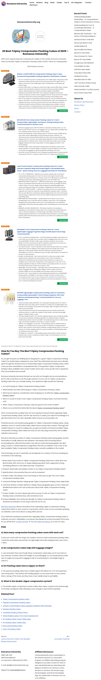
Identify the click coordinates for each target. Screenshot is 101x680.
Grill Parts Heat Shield (82, 69)
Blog (46, 2)
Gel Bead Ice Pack (80, 76)
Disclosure (33, 5)
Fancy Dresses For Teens (83, 56)
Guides (59, 2)
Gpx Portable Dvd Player (83, 50)
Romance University (8, 507)
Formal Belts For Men (81, 66)
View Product (63, 110)
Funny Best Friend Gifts (82, 73)
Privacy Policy (79, 105)
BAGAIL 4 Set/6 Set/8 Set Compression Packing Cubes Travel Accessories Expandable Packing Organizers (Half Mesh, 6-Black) (41, 75)
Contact (88, 2)
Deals (52, 2)
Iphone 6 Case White (82, 53)
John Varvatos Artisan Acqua (85, 83)
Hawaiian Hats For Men (82, 79)
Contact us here (22, 522)
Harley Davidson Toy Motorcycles (86, 89)
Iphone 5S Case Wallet (82, 59)
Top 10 (66, 2)
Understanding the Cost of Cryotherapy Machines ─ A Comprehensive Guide (84, 27)
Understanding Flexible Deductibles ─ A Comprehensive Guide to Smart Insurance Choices (87, 19)
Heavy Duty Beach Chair (83, 43)
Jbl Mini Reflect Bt (80, 46)
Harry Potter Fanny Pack (83, 93)
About (76, 109)
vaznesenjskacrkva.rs (17, 670)
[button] (82, 2)
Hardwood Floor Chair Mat (84, 40)
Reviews (39, 2)
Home (32, 2)
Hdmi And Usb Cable (81, 86)
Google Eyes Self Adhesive (84, 63)
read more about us (44, 522)
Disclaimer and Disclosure (83, 102)
